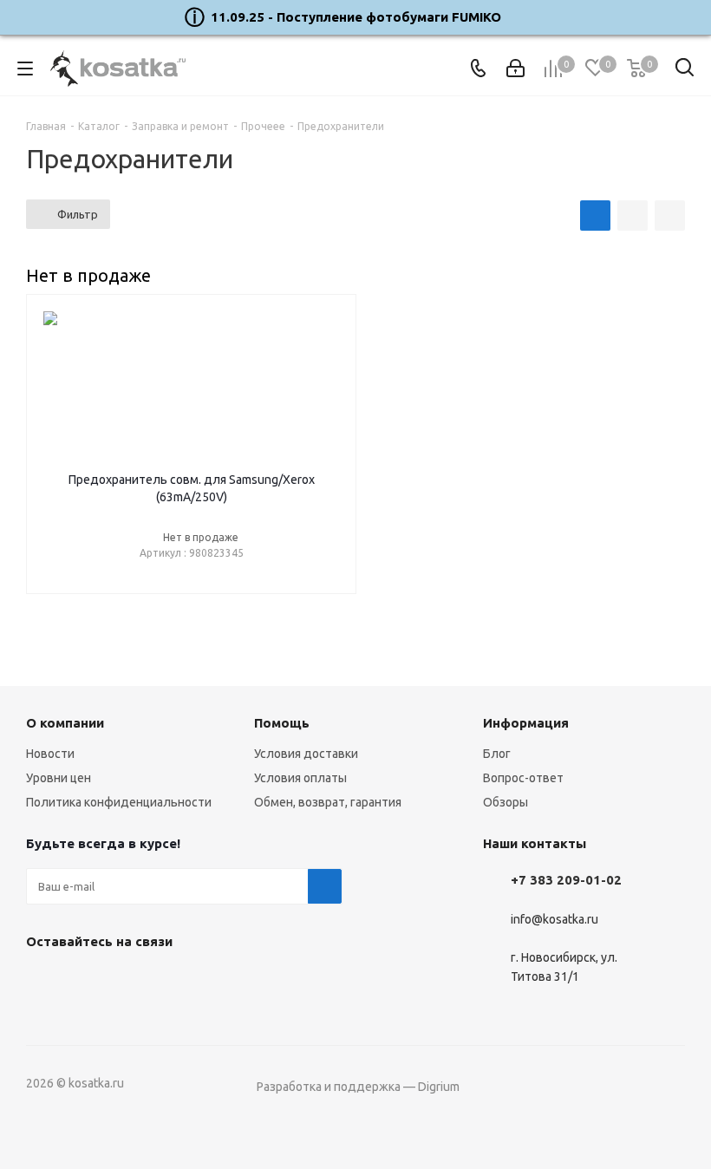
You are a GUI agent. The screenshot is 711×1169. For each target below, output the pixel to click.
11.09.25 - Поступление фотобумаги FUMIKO (356, 17)
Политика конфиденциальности (119, 802)
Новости (50, 754)
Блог (497, 754)
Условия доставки (306, 754)
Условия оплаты (300, 778)
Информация (526, 722)
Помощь (282, 722)
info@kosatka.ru (554, 919)
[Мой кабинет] (515, 68)
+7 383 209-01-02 (566, 879)
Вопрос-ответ (523, 778)
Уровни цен (58, 778)
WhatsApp (130, 981)
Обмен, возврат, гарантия (327, 802)
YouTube (86, 981)
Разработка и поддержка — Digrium (358, 1087)
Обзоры (505, 802)
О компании (65, 722)
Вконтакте (43, 981)
